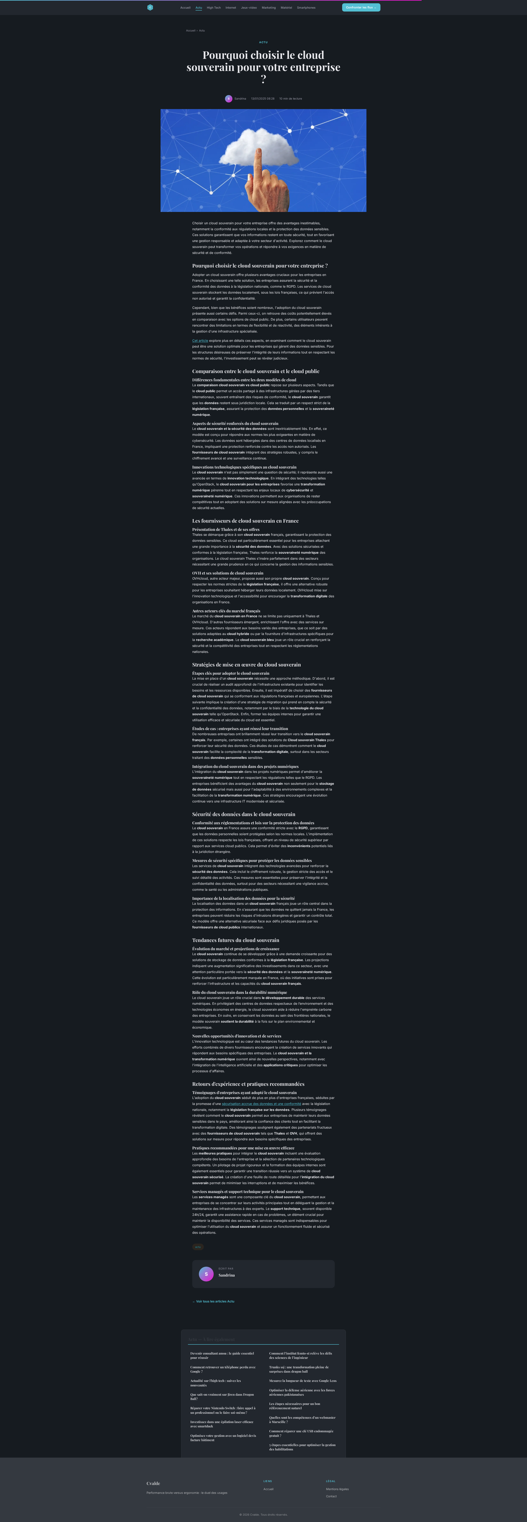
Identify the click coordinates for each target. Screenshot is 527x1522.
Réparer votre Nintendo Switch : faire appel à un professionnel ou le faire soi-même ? (222, 1410)
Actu (199, 7)
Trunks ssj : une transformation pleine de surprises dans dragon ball (299, 1369)
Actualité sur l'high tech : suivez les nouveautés (215, 1383)
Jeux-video (249, 7)
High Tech (214, 7)
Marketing (269, 7)
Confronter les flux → (361, 7)
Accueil (185, 7)
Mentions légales (337, 1489)
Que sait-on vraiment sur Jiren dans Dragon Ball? (222, 1396)
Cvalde (153, 1483)
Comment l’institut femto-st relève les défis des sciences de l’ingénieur (300, 1355)
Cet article (200, 340)
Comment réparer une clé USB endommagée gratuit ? (301, 1433)
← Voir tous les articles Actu (213, 1301)
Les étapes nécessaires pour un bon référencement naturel (294, 1406)
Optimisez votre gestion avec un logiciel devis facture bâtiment (223, 1438)
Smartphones (306, 7)
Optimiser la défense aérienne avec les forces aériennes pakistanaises (302, 1392)
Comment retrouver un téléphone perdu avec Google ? (222, 1369)
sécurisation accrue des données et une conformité (261, 1104)
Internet (231, 7)
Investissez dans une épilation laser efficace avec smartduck (221, 1424)
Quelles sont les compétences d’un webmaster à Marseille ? (302, 1419)
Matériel (286, 7)
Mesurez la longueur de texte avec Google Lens (303, 1381)
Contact (331, 1496)
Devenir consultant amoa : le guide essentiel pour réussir (222, 1355)
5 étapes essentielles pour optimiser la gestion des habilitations (302, 1447)
